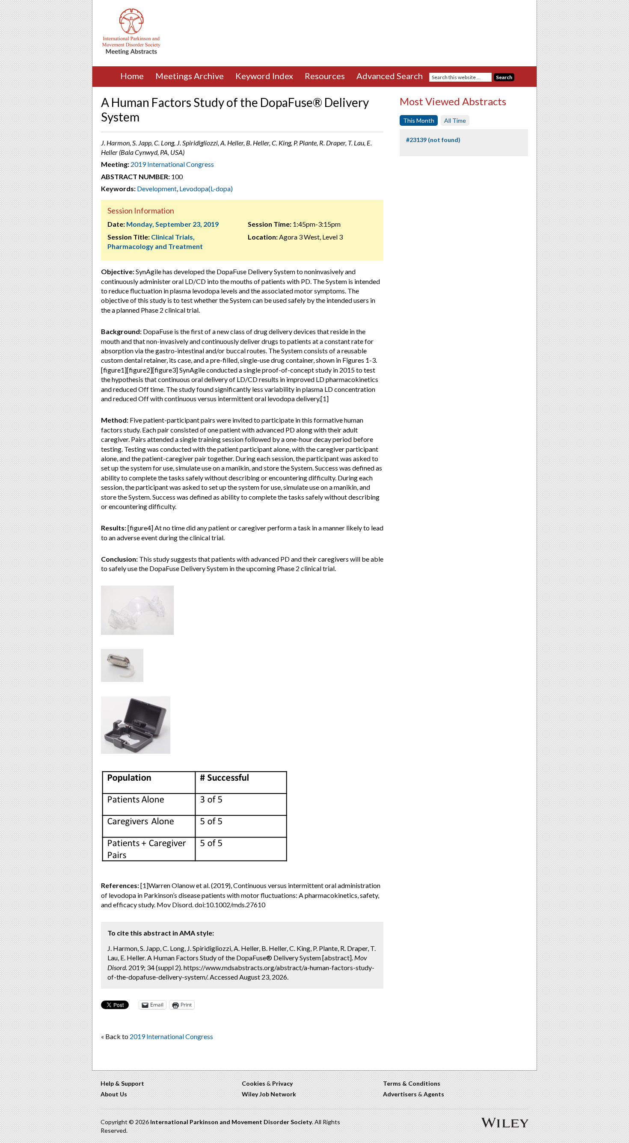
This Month (418, 120)
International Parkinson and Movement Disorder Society (231, 1121)
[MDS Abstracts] (131, 53)
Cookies (253, 1083)
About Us (114, 1094)
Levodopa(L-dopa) (206, 188)
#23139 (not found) (433, 139)
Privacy (282, 1083)
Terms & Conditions (411, 1083)
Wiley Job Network (269, 1094)
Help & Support (122, 1083)
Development (157, 188)
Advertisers (400, 1094)
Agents (434, 1094)
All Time (455, 120)
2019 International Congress (172, 164)
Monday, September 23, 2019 (172, 224)
